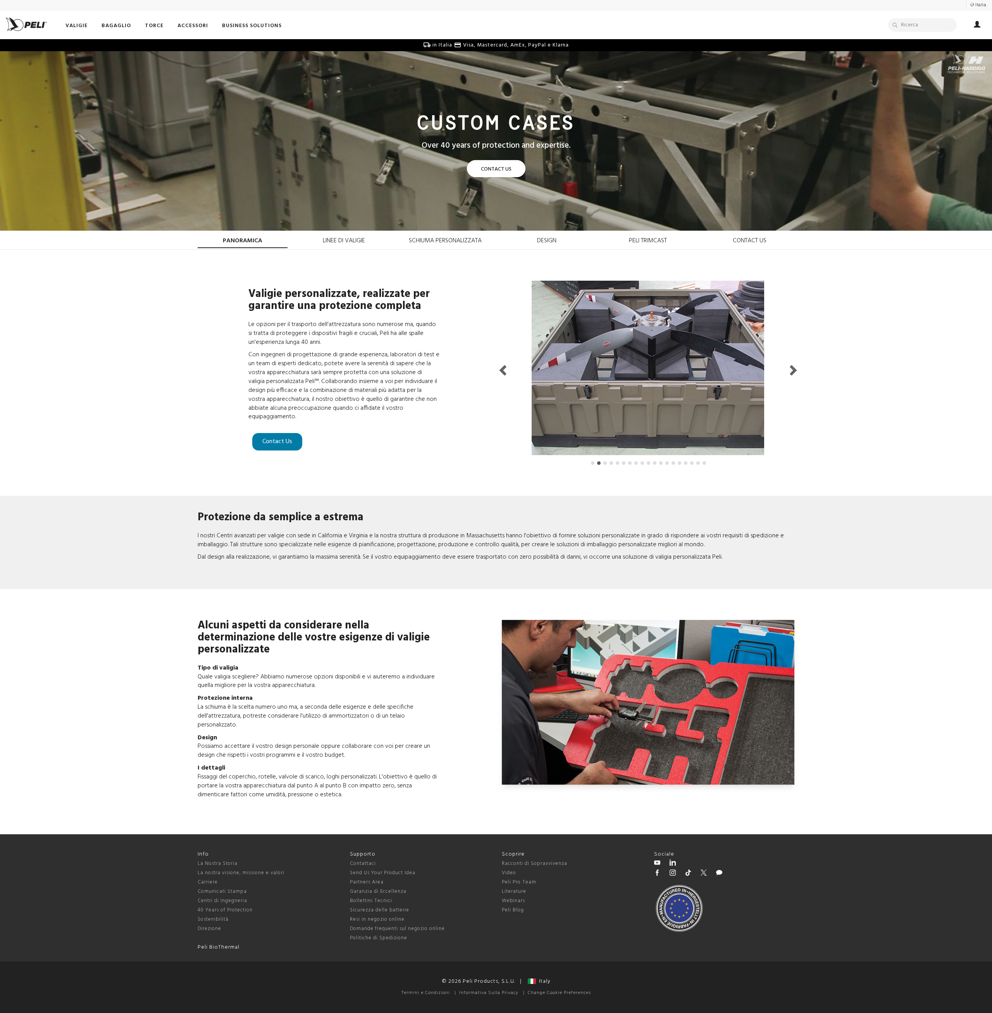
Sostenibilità (213, 919)
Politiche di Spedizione (378, 938)
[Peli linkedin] (673, 864)
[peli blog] (719, 874)
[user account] (977, 25)
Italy (543, 981)
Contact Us (277, 442)
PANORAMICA (242, 241)
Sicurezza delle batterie (379, 910)
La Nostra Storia (218, 863)
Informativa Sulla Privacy (488, 993)
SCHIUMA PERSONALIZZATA (445, 241)
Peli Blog (513, 910)
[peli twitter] (704, 874)
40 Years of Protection (225, 910)
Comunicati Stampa (222, 891)
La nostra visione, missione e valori (241, 873)
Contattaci (363, 863)
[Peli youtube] (657, 864)
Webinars (513, 901)
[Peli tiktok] (688, 874)
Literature (514, 891)
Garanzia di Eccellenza (378, 891)
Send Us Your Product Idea (382, 873)
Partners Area (367, 882)
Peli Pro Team (519, 882)
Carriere (208, 882)
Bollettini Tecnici (371, 901)
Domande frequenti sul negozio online (397, 929)
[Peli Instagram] (673, 874)
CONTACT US (749, 241)
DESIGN (546, 241)
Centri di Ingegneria (222, 901)
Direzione (209, 929)
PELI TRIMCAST (648, 241)
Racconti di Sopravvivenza (534, 863)
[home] (26, 24)
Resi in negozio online (377, 919)
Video (509, 873)
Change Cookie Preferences (559, 993)
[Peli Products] (657, 874)
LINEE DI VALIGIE (344, 241)
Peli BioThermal (218, 947)
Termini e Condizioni (425, 993)
